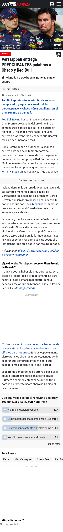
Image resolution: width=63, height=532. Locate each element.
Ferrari (6, 171)
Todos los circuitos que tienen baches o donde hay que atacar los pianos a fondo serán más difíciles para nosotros (30, 348)
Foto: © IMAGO (8, 48)
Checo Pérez (44, 459)
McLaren (17, 171)
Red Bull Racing (11, 119)
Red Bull (6, 54)
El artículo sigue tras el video (31, 180)
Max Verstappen (23, 263)
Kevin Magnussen (35, 204)
